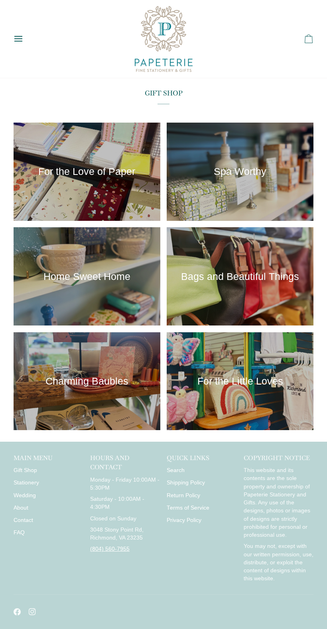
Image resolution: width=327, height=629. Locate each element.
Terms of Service (188, 508)
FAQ (19, 533)
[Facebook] (17, 611)
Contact (23, 520)
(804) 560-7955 (110, 549)
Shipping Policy (186, 483)
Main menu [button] (33, 458)
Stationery (26, 483)
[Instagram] (32, 611)
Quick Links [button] (188, 458)
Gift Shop (25, 470)
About (21, 508)
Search (176, 470)
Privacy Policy (184, 520)
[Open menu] (25, 39)
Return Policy (183, 495)
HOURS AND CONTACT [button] (110, 462)
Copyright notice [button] (277, 458)
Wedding (25, 495)
